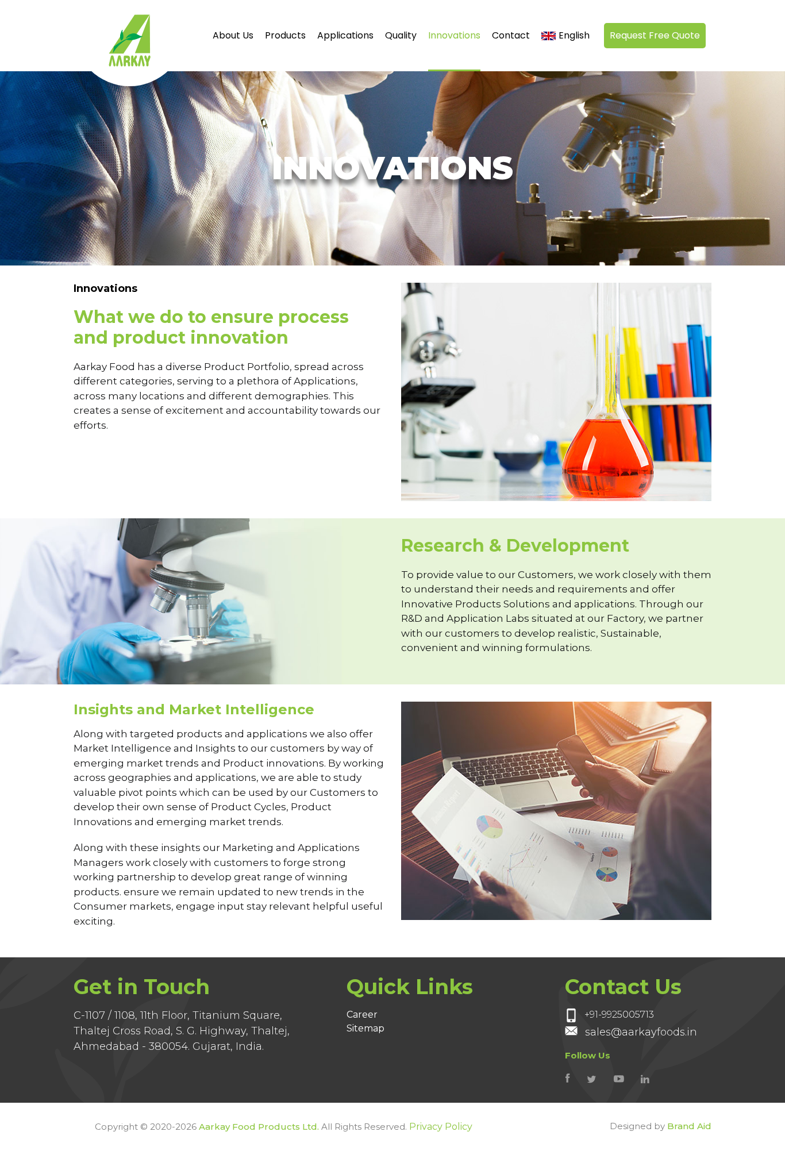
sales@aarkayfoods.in (641, 1032)
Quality (401, 35)
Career (362, 1014)
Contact (511, 35)
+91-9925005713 (618, 1015)
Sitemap (365, 1028)
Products (285, 35)
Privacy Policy (440, 1126)
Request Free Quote (655, 35)
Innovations (454, 35)
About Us (233, 35)
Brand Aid (689, 1126)
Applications (345, 35)
